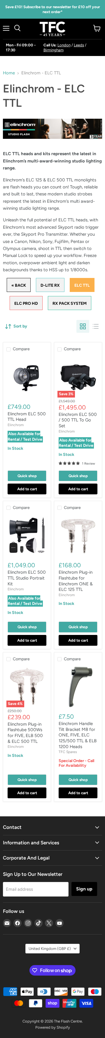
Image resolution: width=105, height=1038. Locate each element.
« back (18, 285)
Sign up (84, 889)
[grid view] (82, 326)
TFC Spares (68, 752)
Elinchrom (16, 425)
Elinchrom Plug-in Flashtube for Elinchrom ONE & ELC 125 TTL (76, 581)
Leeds (79, 45)
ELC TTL (82, 285)
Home (9, 73)
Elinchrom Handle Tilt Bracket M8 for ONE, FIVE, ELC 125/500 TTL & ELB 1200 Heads (78, 735)
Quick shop (27, 476)
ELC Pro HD (26, 303)
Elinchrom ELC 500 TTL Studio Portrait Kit (27, 578)
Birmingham (53, 50)
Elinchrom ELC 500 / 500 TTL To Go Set (78, 420)
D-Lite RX (50, 285)
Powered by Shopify (52, 1027)
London (64, 45)
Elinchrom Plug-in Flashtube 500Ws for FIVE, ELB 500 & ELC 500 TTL (25, 733)
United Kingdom (50, 948)
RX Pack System (69, 303)
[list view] (95, 326)
